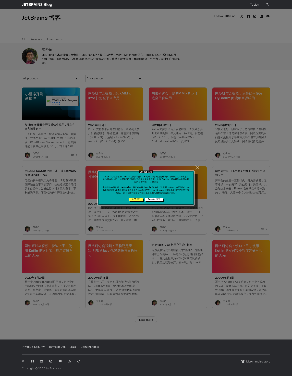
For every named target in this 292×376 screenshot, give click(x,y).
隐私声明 (111, 190)
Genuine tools (90, 346)
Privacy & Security (33, 346)
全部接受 (136, 199)
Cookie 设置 (154, 199)
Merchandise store (257, 363)
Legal (73, 346)
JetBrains (52, 368)
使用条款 (121, 190)
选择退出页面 (148, 192)
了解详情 (154, 182)
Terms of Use (57, 346)
